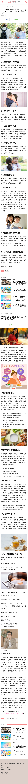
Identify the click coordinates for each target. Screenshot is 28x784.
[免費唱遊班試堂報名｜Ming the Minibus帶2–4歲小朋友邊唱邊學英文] (6, 290)
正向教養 (6, 270)
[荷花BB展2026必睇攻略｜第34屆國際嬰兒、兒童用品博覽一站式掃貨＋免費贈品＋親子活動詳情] (6, 306)
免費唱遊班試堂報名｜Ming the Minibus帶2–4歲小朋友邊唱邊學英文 (19, 291)
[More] (20, 19)
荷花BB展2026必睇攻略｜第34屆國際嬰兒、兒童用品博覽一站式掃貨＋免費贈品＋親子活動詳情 (19, 306)
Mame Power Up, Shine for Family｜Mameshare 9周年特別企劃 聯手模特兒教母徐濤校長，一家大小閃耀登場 (20, 283)
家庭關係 (11, 6)
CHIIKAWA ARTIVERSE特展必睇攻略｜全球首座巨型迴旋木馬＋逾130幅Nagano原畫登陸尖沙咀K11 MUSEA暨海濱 (19, 298)
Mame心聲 (7, 6)
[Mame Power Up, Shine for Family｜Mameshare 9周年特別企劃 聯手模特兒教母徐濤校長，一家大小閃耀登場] (6, 282)
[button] (26, 2)
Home (2, 6)
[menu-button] (2, 2)
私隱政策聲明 (4, 773)
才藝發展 (14, 279)
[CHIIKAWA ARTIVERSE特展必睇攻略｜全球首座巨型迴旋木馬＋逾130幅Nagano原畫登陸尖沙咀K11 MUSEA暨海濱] (6, 298)
